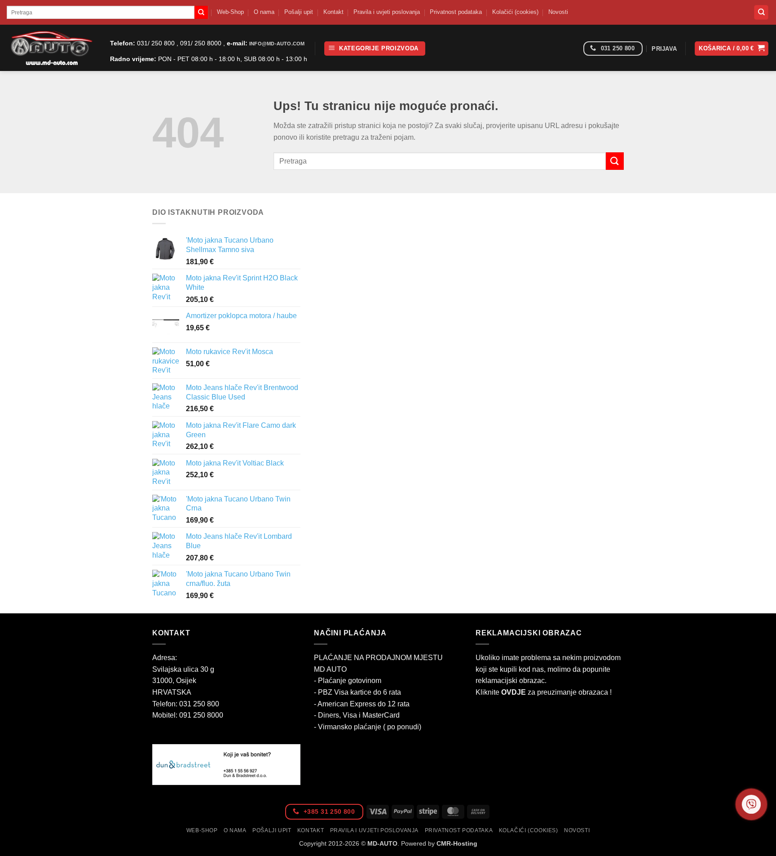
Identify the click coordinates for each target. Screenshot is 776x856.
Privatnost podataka (456, 12)
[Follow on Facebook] (573, 48)
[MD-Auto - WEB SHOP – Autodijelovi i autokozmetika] (52, 48)
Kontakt (333, 12)
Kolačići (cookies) (515, 12)
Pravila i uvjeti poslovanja (386, 12)
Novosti (558, 12)
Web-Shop (230, 12)
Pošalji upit (298, 12)
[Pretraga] (761, 12)
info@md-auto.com (276, 43)
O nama (264, 12)
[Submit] (201, 12)
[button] (374, 48)
